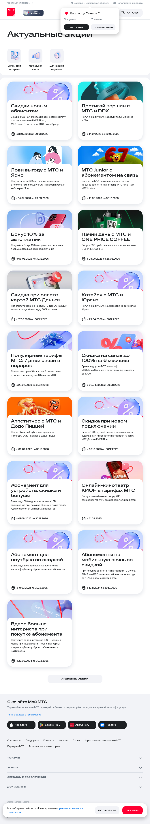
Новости (63, 740)
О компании (14, 740)
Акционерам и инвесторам (44, 746)
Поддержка (32, 740)
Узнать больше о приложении (24, 715)
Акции (76, 740)
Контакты (48, 740)
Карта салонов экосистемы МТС (103, 740)
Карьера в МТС (15, 746)
